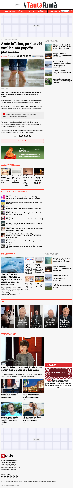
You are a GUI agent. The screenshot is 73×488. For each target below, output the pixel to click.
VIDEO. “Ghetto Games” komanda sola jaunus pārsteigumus (9, 395)
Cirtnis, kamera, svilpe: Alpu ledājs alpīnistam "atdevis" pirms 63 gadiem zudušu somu (12, 279)
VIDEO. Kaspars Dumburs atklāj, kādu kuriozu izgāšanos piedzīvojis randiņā (10, 419)
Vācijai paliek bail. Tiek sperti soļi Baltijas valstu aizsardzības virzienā (62, 46)
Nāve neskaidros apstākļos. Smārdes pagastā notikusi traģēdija (24, 241)
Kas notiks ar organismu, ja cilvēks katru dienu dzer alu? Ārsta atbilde (38, 179)
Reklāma (8, 481)
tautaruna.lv (4, 56)
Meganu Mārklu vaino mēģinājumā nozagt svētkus (23, 208)
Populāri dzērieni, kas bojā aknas (39, 285)
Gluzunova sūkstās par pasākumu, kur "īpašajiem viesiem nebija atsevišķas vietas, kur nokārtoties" (23, 197)
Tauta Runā (7, 40)
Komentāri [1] (22, 141)
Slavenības (10, 11)
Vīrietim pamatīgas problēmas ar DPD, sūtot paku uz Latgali (24, 246)
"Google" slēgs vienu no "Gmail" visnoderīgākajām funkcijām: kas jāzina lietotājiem (31, 269)
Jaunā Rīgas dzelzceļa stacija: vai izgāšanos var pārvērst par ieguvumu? (32, 395)
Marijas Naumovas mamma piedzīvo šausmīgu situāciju (24, 219)
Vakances (49, 481)
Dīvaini (32, 11)
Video (4, 301)
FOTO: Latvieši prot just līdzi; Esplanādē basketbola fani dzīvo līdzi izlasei (23, 213)
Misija (12, 481)
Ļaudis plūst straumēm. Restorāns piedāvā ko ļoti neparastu (62, 80)
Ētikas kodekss (42, 481)
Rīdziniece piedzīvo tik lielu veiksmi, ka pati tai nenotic (29, 287)
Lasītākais (51, 40)
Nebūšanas (42, 11)
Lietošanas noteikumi (27, 481)
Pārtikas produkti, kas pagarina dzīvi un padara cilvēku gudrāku (27, 180)
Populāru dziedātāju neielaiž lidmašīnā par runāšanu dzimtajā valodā (24, 224)
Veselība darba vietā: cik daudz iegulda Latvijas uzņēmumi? (17, 179)
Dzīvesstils (22, 11)
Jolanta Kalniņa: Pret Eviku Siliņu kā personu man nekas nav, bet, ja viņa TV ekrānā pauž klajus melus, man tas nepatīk (23, 235)
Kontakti (54, 481)
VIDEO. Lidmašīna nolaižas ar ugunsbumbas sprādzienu (62, 55)
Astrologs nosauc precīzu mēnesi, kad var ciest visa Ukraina (24, 203)
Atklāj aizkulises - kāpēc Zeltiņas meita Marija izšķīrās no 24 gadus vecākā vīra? (24, 229)
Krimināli (52, 11)
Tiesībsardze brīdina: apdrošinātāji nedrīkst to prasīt (5, 179)
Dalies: (16, 136)
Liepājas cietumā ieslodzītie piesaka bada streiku (62, 72)
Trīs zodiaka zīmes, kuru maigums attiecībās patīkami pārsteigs (32, 418)
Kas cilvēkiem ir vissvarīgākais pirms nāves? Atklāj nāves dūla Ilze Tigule (21, 368)
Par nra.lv (3, 481)
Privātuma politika (18, 481)
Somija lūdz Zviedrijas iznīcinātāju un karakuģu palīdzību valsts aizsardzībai (62, 64)
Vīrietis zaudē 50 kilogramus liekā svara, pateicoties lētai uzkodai (39, 268)
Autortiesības (36, 481)
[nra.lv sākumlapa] (17, 4)
